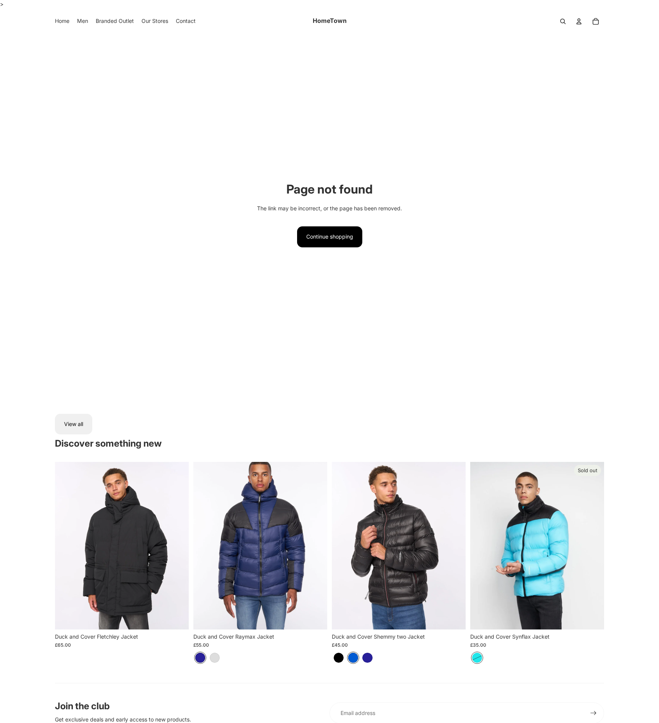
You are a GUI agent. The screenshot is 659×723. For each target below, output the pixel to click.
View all (73, 424)
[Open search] (563, 21)
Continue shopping (329, 236)
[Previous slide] (66, 545)
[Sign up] (593, 713)
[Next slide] (177, 545)
